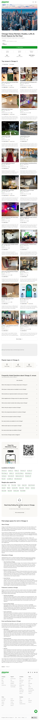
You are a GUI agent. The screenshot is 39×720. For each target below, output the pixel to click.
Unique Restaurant (31, 485)
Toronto (12, 702)
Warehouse (30, 691)
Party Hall (30, 700)
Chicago (3, 703)
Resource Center (13, 685)
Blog (2, 680)
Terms (16, 717)
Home (29, 680)
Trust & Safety (13, 686)
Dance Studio (4, 485)
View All (21, 693)
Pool (29, 681)
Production (21, 681)
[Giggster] (5, 2)
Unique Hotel (24, 485)
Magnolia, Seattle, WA (19, 475)
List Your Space (13, 678)
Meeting (21, 688)
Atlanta (3, 702)
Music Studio (4, 490)
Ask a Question (20, 380)
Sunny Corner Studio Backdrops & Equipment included (10, 271)
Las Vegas (12, 703)
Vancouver (12, 700)
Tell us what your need (19, 512)
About (3, 678)
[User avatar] (35, 2)
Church (29, 686)
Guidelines (12, 683)
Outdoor (21, 700)
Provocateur (22, 271)
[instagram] (30, 672)
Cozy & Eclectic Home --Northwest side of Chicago (28, 244)
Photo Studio (13, 485)
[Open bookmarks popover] (17, 68)
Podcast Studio (16, 490)
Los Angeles (4, 698)
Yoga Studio (10, 490)
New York (3, 700)
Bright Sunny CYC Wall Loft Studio (27, 190)
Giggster (3, 666)
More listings (18, 339)
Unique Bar (4, 487)
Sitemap (23, 717)
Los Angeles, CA (10, 478)
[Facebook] (28, 672)
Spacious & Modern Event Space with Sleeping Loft (28, 217)
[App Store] (10, 451)
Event (9, 485)
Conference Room (22, 703)
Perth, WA (3, 478)
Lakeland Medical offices (25, 136)
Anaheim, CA (11, 473)
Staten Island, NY (11, 475)
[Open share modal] (15, 68)
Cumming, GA (4, 475)
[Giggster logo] (5, 672)
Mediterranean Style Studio (7, 109)
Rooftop (21, 702)
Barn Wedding (22, 490)
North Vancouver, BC (18, 478)
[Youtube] (34, 672)
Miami (2, 705)
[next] (17, 74)
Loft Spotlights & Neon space (8, 298)
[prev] (3, 74)
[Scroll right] (36, 365)
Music (20, 698)
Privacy (19, 717)
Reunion (19, 485)
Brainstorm (27, 487)
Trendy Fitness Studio (6, 136)
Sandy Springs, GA (28, 473)
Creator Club (4, 685)
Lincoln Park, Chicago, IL (19, 473)
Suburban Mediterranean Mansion (8, 163)
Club (29, 685)
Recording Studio (31, 690)
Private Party (22, 690)
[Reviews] (36, 672)
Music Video (21, 691)
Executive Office (15, 487)
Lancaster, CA (10, 470)
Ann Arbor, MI (29, 470)
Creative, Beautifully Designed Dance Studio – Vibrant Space (28, 109)
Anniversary (33, 487)
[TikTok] (32, 672)
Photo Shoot (22, 680)
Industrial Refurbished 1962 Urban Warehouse (10, 217)
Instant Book (6, 64)
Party (20, 678)
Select (3, 683)
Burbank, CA (17, 470)
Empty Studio (21, 487)
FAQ (11, 680)
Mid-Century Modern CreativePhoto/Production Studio (28, 163)
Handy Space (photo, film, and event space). (28, 325)
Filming (21, 686)
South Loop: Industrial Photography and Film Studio (28, 82)
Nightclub (8, 487)
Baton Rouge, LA (5, 473)
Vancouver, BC (4, 470)
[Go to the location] (10, 74)
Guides (3, 681)
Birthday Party (22, 685)
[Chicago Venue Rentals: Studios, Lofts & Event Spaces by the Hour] (19, 350)
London (12, 698)
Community (12, 681)
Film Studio (30, 683)
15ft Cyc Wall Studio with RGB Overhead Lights (10, 244)
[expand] (36, 407)
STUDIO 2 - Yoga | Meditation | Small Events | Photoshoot (10, 325)
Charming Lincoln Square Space (8, 190)
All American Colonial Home (25, 298)
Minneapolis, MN (28, 475)
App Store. (30, 457)
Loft (29, 698)
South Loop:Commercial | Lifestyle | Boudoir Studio (10, 82)
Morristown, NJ (23, 470)
